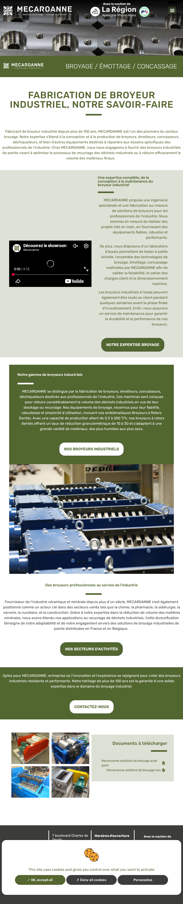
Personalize (142, 880)
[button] (172, 10)
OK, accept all (41, 880)
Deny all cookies (92, 880)
